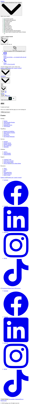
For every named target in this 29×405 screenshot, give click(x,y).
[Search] (3, 92)
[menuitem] (16, 19)
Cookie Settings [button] (4, 399)
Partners (2, 1)
